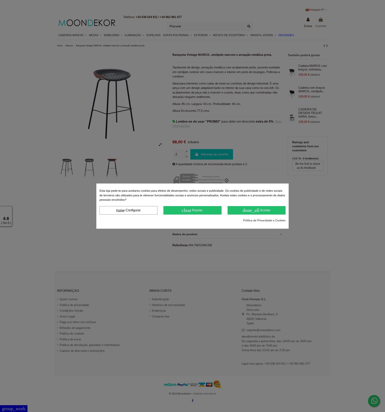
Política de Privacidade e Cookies (264, 220)
